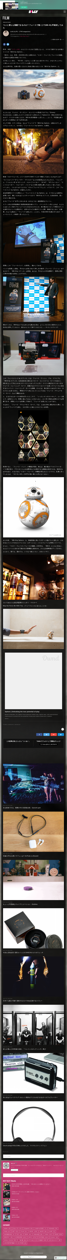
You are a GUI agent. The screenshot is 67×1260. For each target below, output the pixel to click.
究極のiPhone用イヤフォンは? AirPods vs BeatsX (20, 856)
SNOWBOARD (9, 1234)
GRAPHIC (8, 1237)
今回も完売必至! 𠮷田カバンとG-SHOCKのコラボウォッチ (23, 952)
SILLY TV (17, 1228)
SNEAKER (38, 1234)
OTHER (22, 1243)
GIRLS (32, 1237)
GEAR (58, 1234)
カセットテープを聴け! (38, 1240)
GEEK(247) (11, 724)
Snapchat (28, 1228)
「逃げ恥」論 (24, 1240)
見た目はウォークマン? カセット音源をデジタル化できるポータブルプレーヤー (30, 1097)
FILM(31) (5, 724)
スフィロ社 (16, 49)
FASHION (53, 1228)
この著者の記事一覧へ (56, 39)
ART (15, 1231)
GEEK (48, 1234)
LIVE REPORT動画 (10, 1243)
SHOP (28, 1234)
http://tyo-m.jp (24, 36)
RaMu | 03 (15, 1215)
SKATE (43, 1231)
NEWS (7, 1228)
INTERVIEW (20, 1237)
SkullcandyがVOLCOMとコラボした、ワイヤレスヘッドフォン (25, 1145)
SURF (52, 1231)
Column (54, 1237)
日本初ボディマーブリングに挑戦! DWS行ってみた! (25, 1192)
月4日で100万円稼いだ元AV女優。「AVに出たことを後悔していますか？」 (32, 1184)
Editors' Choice (10, 1240)
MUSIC (33, 1231)
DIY (19, 1234)
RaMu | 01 (15, 1207)
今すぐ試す (24, 7)
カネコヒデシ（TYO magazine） (20, 31)
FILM (6, 17)
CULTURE (43, 1237)
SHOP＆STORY (40, 1228)
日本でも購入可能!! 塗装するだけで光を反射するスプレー (22, 1001)
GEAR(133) (17, 724)
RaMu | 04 (15, 1199)
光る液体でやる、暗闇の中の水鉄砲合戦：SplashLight (22, 807)
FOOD (7, 1231)
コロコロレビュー (54, 1240)
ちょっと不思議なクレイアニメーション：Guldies (20, 904)
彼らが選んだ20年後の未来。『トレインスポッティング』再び (24, 1049)
